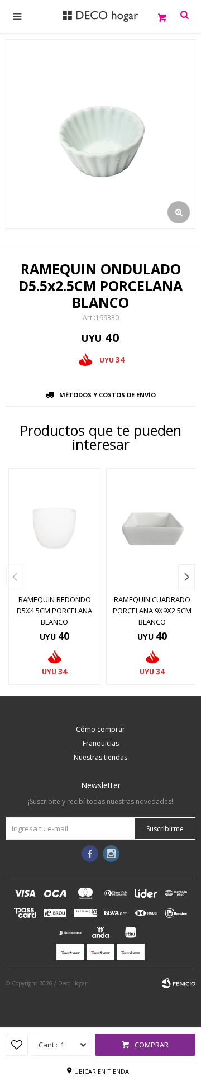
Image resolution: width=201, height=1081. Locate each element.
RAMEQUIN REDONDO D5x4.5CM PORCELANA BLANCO (54, 610)
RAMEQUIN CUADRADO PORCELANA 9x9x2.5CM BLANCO (152, 610)
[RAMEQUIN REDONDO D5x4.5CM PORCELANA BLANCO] (54, 528)
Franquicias (101, 743)
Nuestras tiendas (100, 757)
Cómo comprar (100, 729)
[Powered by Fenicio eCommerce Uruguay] (178, 983)
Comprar (152, 1045)
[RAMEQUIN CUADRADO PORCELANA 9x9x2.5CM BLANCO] (152, 528)
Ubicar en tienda (101, 1071)
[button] (186, 576)
